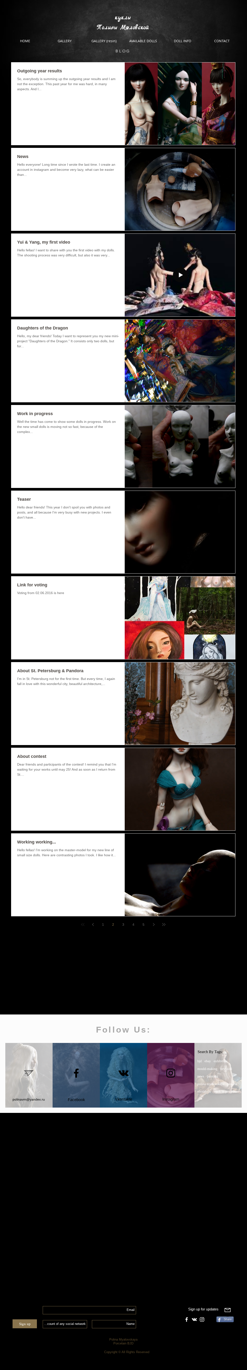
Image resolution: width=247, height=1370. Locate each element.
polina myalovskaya (210, 1084)
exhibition (220, 1061)
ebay (208, 1061)
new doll (226, 1069)
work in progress (225, 1091)
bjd (199, 1061)
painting (212, 1076)
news (200, 1076)
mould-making (207, 1069)
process (232, 1084)
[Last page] (163, 924)
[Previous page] (93, 924)
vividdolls (204, 1091)
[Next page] (153, 924)
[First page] (82, 924)
